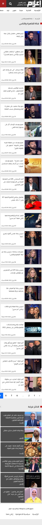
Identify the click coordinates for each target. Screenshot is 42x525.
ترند (8, 10)
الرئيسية (37, 10)
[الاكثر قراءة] (0, 406)
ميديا (21, 10)
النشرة (28, 10)
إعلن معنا (9, 514)
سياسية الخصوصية (22, 514)
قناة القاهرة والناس (26, 19)
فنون (14, 10)
